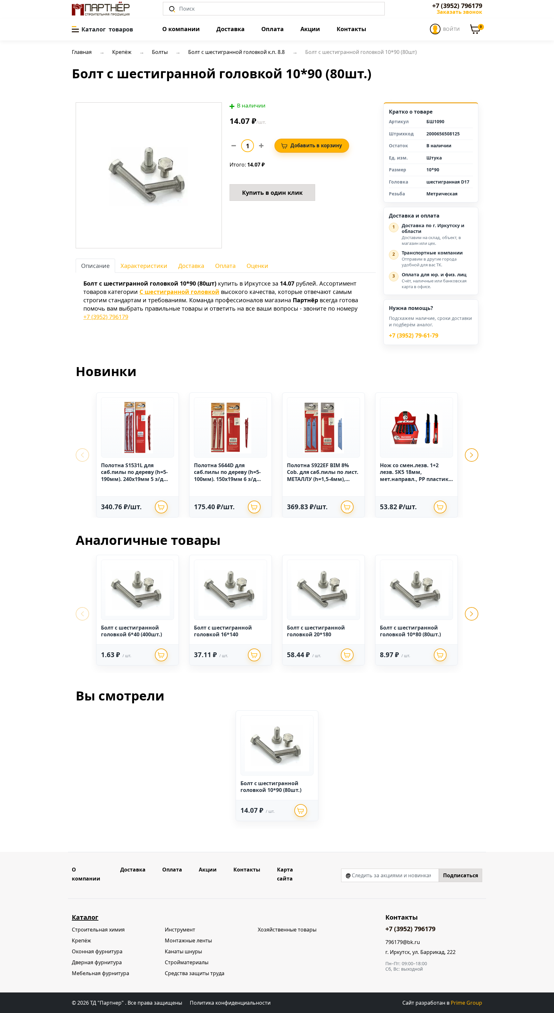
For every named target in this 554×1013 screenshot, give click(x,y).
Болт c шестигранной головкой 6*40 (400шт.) (131, 631)
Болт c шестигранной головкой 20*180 (316, 631)
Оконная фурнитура (97, 951)
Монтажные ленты (188, 940)
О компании (181, 29)
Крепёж (81, 940)
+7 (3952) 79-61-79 (413, 335)
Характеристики (144, 266)
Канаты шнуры (183, 951)
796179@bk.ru (402, 942)
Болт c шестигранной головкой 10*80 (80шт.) (410, 631)
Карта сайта (285, 874)
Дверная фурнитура (97, 962)
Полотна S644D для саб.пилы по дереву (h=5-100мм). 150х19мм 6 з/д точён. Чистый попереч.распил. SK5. (227, 479)
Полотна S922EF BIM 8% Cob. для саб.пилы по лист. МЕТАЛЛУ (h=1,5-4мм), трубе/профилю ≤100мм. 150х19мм (322, 479)
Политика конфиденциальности (230, 1002)
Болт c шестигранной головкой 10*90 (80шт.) (270, 787)
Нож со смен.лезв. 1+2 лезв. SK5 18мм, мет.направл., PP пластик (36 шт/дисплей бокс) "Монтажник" (414, 479)
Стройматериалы (186, 962)
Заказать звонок (459, 12)
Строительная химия (98, 929)
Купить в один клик (272, 192)
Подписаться (460, 875)
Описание (95, 266)
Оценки (257, 266)
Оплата (272, 29)
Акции (310, 29)
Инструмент (180, 929)
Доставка (230, 29)
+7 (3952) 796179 (457, 6)
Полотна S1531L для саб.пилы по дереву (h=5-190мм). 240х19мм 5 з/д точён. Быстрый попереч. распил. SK (135, 479)
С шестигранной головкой (179, 292)
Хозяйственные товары (287, 929)
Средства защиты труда (194, 973)
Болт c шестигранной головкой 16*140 (223, 631)
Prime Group (466, 1002)
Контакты (351, 29)
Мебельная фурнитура (100, 973)
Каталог (85, 917)
